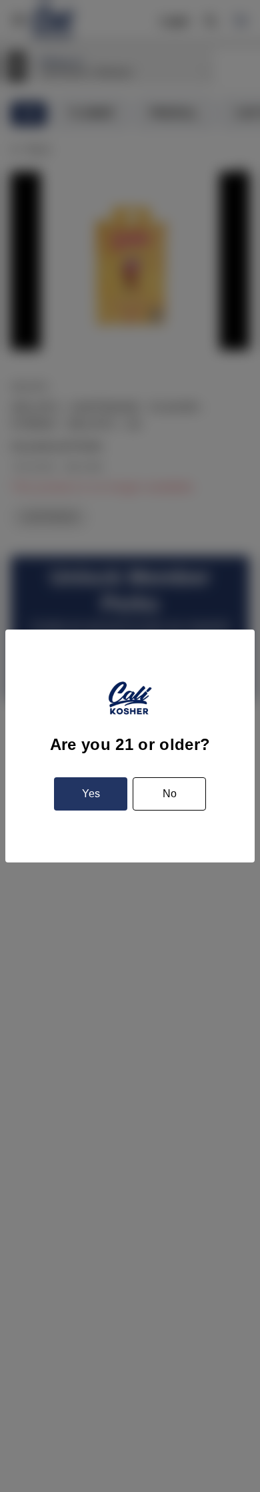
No (170, 793)
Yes (91, 793)
